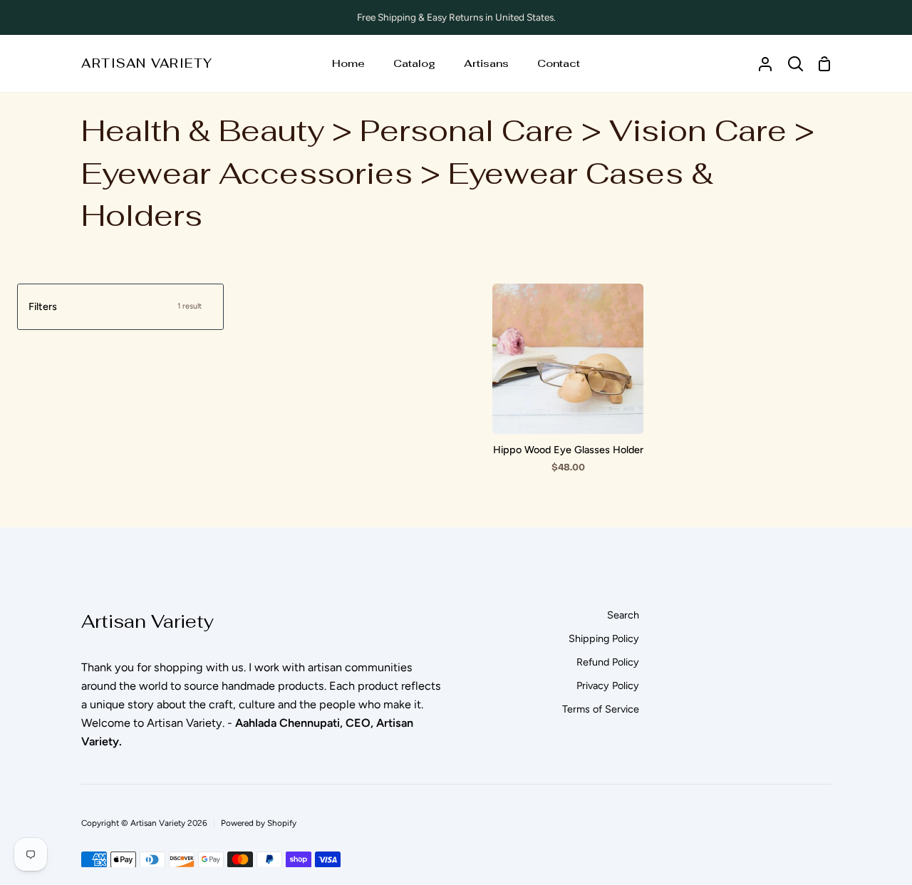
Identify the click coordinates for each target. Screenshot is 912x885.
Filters (115, 306)
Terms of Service (600, 709)
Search (623, 615)
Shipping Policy (604, 638)
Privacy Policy (607, 685)
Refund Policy (607, 662)
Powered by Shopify (258, 823)
